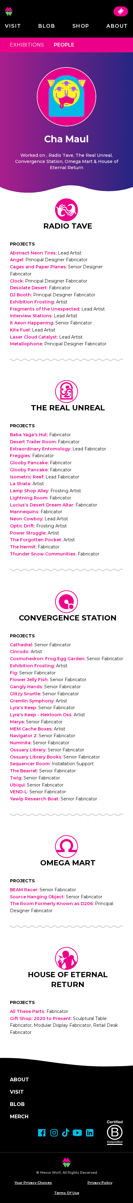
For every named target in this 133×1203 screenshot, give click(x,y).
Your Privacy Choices (33, 1183)
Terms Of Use (66, 1193)
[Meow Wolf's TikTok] (66, 1132)
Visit (13, 26)
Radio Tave (67, 225)
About (117, 26)
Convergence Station (68, 617)
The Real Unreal (68, 407)
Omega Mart (68, 862)
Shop (80, 26)
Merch (19, 1117)
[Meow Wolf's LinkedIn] (90, 1133)
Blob (46, 26)
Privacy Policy (100, 1183)
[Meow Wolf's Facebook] (42, 1133)
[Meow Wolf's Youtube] (77, 1133)
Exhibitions (27, 45)
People (64, 45)
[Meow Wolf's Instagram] (54, 1133)
